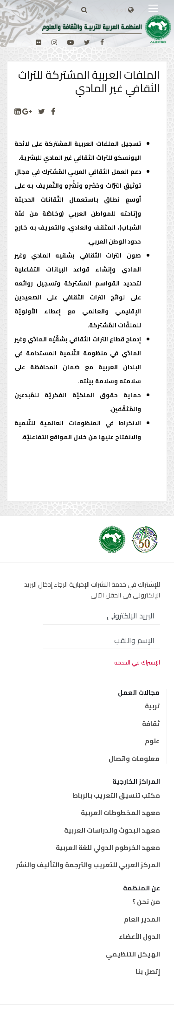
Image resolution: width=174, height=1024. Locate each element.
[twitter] (87, 42)
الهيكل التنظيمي (133, 954)
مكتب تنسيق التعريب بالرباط (116, 795)
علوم (152, 741)
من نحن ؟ (146, 901)
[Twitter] (41, 111)
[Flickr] (38, 42)
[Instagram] (54, 42)
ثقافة (151, 724)
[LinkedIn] (17, 111)
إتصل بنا (147, 971)
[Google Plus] (27, 111)
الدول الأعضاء (139, 936)
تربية (152, 706)
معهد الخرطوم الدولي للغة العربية (108, 847)
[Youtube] (70, 42)
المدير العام (142, 919)
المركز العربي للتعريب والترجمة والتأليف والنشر (88, 865)
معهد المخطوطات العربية (120, 812)
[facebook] (102, 42)
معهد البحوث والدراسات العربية (112, 830)
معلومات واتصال (134, 758)
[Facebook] (53, 111)
